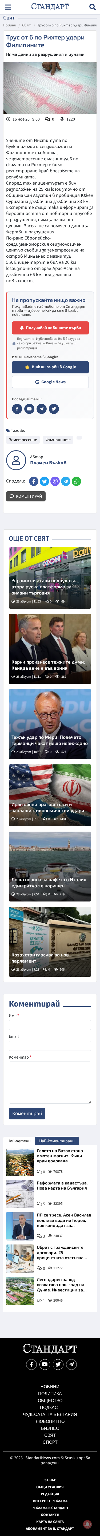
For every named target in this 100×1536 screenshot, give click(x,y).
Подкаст (50, 1407)
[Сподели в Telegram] (65, 481)
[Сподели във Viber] (55, 481)
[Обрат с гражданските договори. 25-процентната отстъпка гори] (20, 1258)
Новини (9, 25)
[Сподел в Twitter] (44, 481)
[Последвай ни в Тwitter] (58, 1364)
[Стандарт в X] (54, 409)
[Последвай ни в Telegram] (71, 1364)
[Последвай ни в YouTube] (44, 1364)
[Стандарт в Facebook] (17, 409)
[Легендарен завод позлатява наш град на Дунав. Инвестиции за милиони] (20, 1291)
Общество (50, 1400)
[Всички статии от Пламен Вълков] (16, 460)
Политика (50, 1393)
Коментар (20, 1057)
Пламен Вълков (48, 462)
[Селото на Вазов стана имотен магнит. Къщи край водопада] (20, 1162)
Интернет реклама (50, 1501)
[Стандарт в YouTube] (29, 409)
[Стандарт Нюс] (50, 1353)
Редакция (50, 1494)
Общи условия (50, 1487)
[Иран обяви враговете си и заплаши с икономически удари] (50, 795)
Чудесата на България (50, 1414)
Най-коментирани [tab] (57, 1141)
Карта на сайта (50, 1522)
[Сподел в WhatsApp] (76, 481)
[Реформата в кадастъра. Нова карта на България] (20, 1194)
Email (14, 1036)
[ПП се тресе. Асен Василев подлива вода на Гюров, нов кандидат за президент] (20, 1226)
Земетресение (23, 440)
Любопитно (50, 1421)
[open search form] (92, 7)
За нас (50, 1480)
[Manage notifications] (87, 1524)
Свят (26, 25)
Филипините (58, 440)
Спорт (50, 1442)
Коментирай (28, 496)
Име (14, 1016)
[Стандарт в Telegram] (42, 409)
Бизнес (50, 1428)
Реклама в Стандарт (50, 1508)
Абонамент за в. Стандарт (50, 1528)
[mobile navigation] (8, 7)
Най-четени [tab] (19, 1141)
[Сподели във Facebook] (33, 481)
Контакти (50, 1515)
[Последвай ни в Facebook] (31, 1364)
